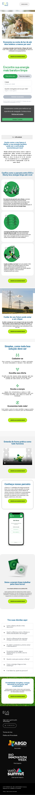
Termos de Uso (7, 732)
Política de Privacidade (10, 735)
